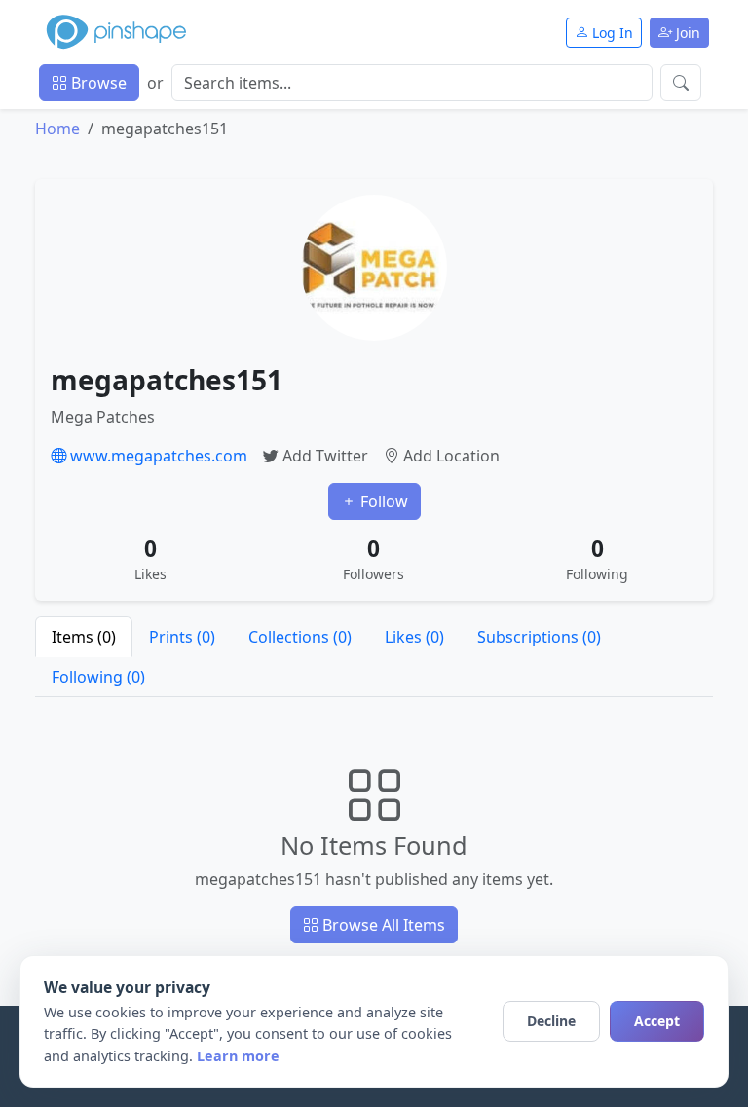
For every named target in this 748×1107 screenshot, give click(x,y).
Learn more (238, 1056)
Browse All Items (381, 925)
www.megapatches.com (156, 455)
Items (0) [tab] (84, 636)
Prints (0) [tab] (182, 636)
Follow (382, 501)
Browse (97, 82)
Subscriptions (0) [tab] (539, 636)
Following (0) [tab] (98, 676)
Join (686, 32)
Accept (657, 1021)
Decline (551, 1021)
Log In (610, 32)
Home (57, 128)
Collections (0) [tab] (300, 636)
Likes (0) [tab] (414, 636)
